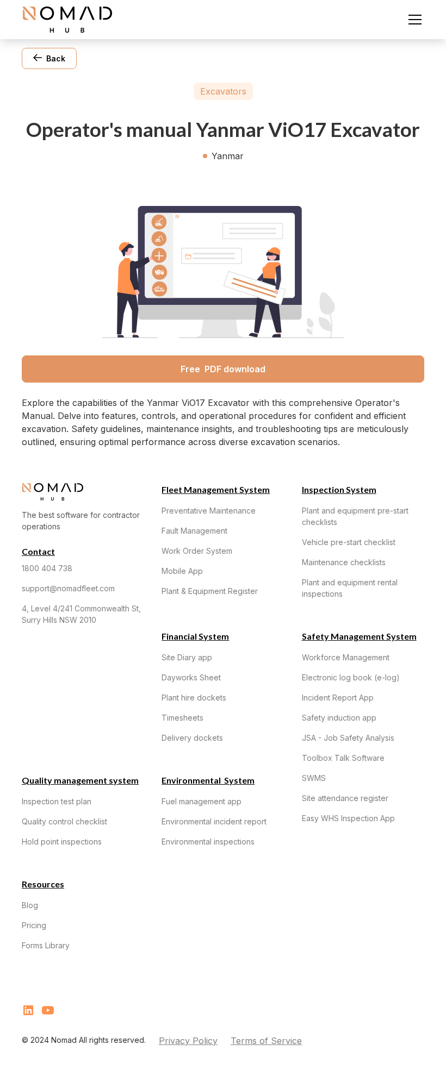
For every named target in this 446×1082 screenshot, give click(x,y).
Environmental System (208, 780)
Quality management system (80, 780)
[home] (67, 20)
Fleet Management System (216, 489)
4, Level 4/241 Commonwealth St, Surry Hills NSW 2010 (81, 614)
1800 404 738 (47, 568)
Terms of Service (266, 1040)
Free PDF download (223, 369)
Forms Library (46, 945)
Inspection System (339, 489)
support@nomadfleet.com (68, 588)
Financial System (195, 636)
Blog (30, 905)
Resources (43, 884)
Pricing (34, 925)
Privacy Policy (188, 1040)
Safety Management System (359, 636)
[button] (413, 20)
